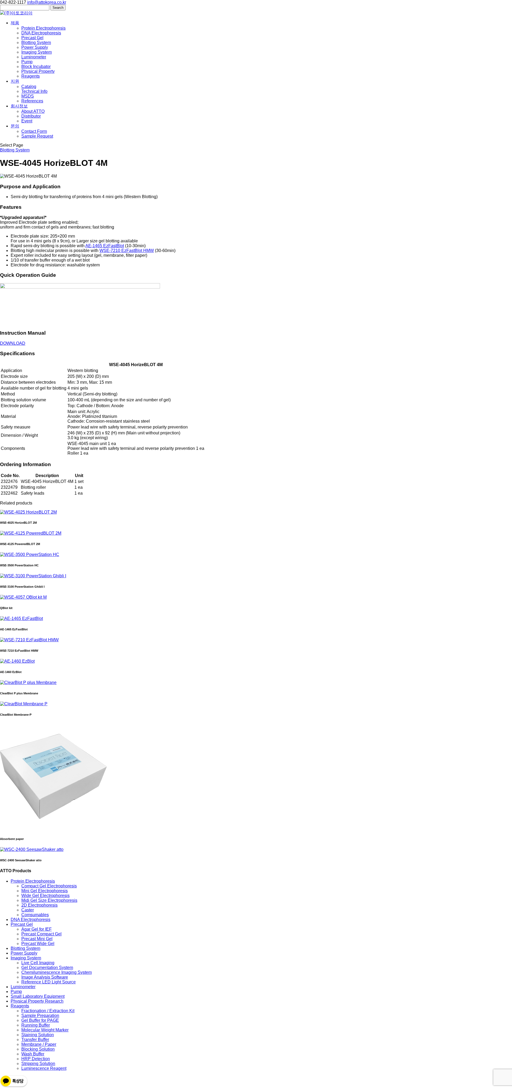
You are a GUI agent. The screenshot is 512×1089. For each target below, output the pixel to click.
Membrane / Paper (38, 1044)
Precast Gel (32, 37)
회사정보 (19, 106)
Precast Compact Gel (41, 934)
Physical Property (38, 71)
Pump (27, 61)
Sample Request (37, 136)
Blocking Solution (38, 1049)
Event (26, 121)
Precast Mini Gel (37, 938)
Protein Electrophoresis (43, 28)
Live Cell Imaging (37, 962)
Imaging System (36, 52)
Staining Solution (37, 1034)
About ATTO (33, 111)
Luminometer (33, 57)
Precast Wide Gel (37, 943)
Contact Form (34, 131)
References (32, 101)
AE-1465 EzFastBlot (104, 245)
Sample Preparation (40, 1015)
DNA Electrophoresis (41, 33)
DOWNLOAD (12, 343)
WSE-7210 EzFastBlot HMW (126, 250)
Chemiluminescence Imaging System (56, 972)
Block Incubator (36, 66)
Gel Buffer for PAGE (40, 1020)
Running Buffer (35, 1025)
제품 (15, 23)
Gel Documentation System (47, 967)
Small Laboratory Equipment (38, 996)
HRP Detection (35, 1058)
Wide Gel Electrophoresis (45, 895)
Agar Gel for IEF (36, 929)
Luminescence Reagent (43, 1068)
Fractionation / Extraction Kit (47, 1010)
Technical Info (34, 91)
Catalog (28, 86)
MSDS (27, 96)
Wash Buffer (32, 1054)
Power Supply (34, 47)
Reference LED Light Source (48, 982)
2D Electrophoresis (39, 905)
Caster (27, 910)
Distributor (31, 116)
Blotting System (36, 42)
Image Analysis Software (44, 977)
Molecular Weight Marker (45, 1030)
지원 (15, 81)
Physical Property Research (37, 1001)
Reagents (30, 76)
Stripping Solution (38, 1063)
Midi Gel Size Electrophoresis (49, 900)
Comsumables (35, 914)
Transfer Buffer (35, 1039)
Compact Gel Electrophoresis (49, 886)
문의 (15, 126)
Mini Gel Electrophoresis (44, 890)
